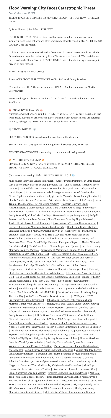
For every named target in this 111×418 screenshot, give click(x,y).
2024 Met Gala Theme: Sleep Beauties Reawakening (60, 280)
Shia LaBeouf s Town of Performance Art (30, 200)
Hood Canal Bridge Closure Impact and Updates (54, 246)
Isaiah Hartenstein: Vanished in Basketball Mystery (43, 384)
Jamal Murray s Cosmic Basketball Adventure (49, 349)
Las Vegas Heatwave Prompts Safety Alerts (64, 215)
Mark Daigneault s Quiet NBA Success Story (75, 253)
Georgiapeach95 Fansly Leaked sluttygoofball (32, 261)
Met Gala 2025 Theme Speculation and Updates (70, 392)
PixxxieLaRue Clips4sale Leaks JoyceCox (74, 369)
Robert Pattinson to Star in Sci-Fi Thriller (79, 326)
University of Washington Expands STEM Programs (68, 249)
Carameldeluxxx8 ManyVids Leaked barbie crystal (46, 188)
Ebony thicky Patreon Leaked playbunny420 (39, 184)
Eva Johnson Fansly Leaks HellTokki (36, 292)
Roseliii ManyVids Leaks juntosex (36, 288)
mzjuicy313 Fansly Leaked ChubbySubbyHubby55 (73, 303)
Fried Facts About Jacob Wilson (42, 238)
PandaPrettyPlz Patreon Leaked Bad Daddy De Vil (35, 357)
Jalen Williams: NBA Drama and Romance (49, 388)
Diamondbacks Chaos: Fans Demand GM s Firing (55, 207)
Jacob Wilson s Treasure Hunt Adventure (74, 223)
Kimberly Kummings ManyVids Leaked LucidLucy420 (36, 226)
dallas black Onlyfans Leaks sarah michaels (69, 299)
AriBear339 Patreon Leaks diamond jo (29, 257)
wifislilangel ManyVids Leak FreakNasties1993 (44, 334)
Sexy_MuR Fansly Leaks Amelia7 (37, 326)
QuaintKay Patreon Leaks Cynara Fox (65, 342)
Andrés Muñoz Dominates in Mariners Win (58, 211)
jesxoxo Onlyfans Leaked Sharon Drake (52, 361)
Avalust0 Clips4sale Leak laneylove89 (67, 372)
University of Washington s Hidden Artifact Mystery (36, 307)
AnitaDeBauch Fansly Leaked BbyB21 (28, 323)
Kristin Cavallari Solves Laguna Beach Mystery (33, 380)
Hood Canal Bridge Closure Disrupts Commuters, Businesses (48, 276)
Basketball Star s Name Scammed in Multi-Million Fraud (66, 353)
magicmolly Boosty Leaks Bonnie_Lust (29, 253)
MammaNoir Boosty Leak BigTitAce (73, 200)
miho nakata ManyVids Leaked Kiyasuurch (31, 180)
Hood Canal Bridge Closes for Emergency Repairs (53, 242)
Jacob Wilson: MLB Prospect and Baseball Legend (69, 319)
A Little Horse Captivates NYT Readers (55, 315)
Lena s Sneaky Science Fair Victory (27, 372)
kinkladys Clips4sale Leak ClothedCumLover (47, 265)
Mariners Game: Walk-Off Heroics (26, 303)
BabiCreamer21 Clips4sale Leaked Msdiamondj (33, 284)
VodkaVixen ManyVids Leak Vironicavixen (48, 296)
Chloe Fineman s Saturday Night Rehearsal (70, 219)
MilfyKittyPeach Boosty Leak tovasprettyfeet (56, 230)
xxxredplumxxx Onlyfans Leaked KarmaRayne (71, 376)
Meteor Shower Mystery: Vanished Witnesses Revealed (52, 311)
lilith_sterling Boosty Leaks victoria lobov (55, 338)
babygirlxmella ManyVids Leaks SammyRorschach (73, 196)
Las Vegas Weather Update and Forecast (72, 257)
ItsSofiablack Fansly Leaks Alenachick (30, 330)
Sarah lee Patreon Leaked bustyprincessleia (49, 192)
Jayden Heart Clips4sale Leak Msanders (29, 223)
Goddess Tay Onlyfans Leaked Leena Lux (59, 365)
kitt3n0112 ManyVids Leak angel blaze (66, 269)
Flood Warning (15, 13)
